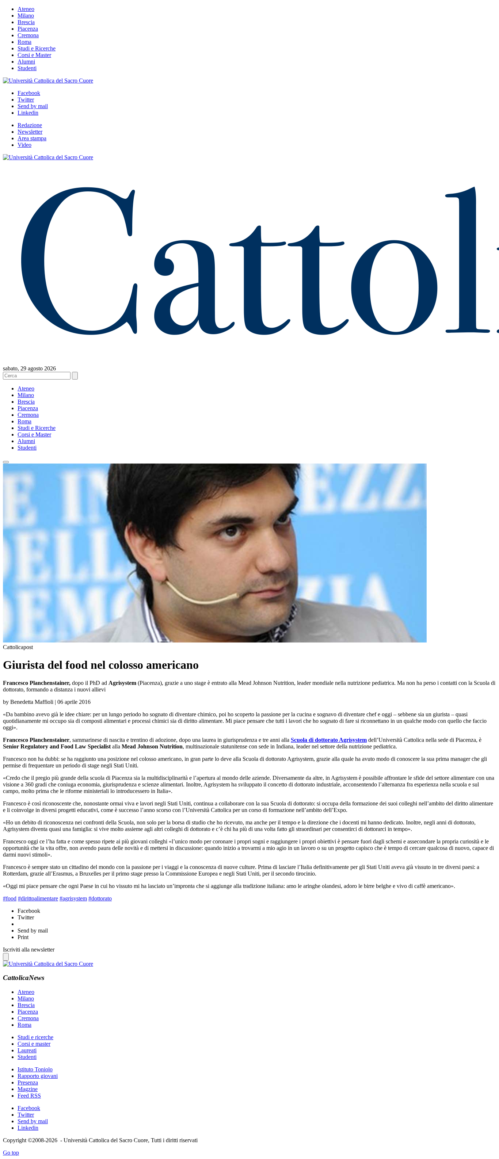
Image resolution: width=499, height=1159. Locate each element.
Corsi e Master (34, 55)
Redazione (30, 125)
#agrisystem (73, 898)
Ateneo (26, 9)
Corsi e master (34, 1044)
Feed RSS (29, 1096)
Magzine (28, 1089)
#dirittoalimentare (38, 898)
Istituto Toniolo (35, 1069)
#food (9, 898)
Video (24, 145)
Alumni (26, 61)
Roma (24, 42)
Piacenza (28, 29)
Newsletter (30, 132)
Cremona (28, 35)
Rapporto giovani (38, 1076)
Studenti (27, 68)
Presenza (28, 1082)
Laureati (27, 1050)
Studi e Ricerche (37, 48)
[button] (6, 462)
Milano (26, 15)
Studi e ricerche (35, 1037)
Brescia (26, 22)
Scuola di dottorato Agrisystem (329, 740)
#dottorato (100, 898)
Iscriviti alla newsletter (28, 949)
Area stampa (32, 138)
